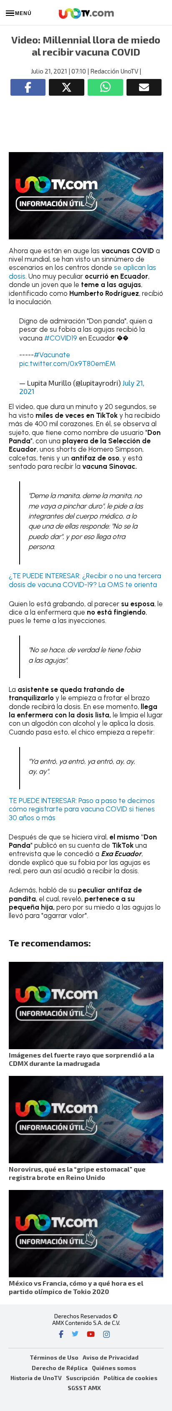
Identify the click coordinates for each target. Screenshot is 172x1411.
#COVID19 (60, 338)
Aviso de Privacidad (111, 1357)
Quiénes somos (114, 1367)
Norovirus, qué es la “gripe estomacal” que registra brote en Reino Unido (77, 1173)
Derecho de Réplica (60, 1367)
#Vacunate (52, 355)
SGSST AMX (84, 1387)
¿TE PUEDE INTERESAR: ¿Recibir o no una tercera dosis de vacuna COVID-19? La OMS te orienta (85, 580)
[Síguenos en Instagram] (106, 1335)
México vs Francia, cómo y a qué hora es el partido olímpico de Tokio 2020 (76, 1287)
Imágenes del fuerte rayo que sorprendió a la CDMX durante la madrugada (81, 1059)
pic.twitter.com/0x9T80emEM (67, 363)
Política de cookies (130, 1377)
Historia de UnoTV (36, 1377)
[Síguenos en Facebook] (61, 1335)
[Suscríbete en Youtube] (91, 1335)
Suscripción (82, 1377)
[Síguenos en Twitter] (75, 1335)
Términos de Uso (54, 1357)
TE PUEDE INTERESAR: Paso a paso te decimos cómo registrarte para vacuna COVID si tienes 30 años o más (82, 809)
